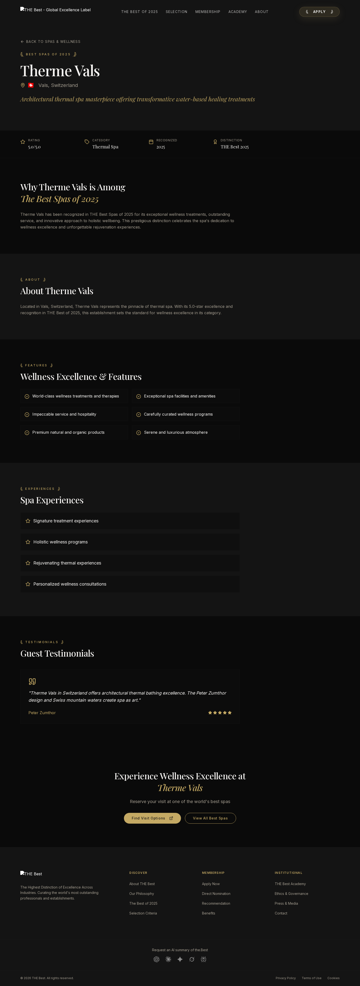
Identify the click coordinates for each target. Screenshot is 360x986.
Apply (319, 12)
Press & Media (286, 903)
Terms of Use (312, 978)
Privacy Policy (286, 978)
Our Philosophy (141, 893)
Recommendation (216, 903)
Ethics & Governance (291, 893)
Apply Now (211, 884)
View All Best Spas (210, 818)
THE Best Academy (290, 884)
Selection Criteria (143, 913)
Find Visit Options (148, 818)
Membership (208, 12)
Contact (281, 913)
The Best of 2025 (139, 12)
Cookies (333, 978)
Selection (177, 12)
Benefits (208, 913)
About (262, 12)
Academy (237, 12)
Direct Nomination (216, 893)
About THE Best (142, 884)
